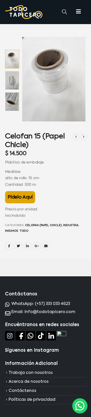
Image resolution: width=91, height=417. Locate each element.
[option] (12, 59)
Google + (37, 246)
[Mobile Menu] (78, 12)
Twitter (18, 246)
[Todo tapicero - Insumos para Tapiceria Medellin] (24, 12)
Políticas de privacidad (32, 400)
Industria (71, 225)
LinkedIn (28, 246)
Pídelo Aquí (20, 197)
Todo (23, 230)
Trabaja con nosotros (31, 373)
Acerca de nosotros (29, 382)
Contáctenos (22, 391)
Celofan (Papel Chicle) (43, 225)
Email (46, 246)
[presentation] (28, 79)
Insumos (11, 230)
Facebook (9, 246)
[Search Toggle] (64, 12)
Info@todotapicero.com (50, 312)
